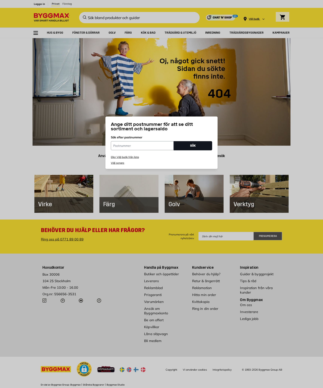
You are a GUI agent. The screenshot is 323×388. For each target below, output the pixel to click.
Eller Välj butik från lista (125, 157)
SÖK (193, 145)
